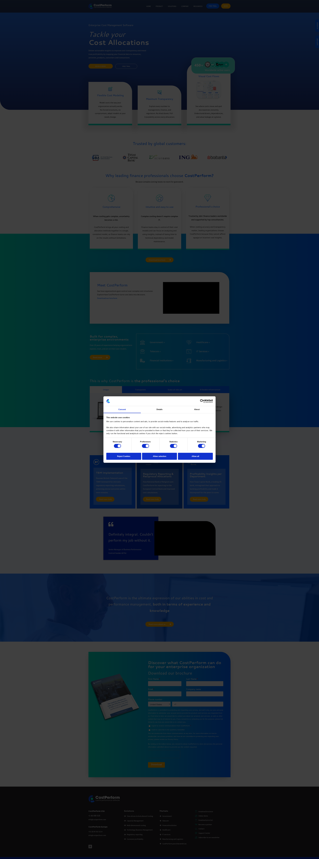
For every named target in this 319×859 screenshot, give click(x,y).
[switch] (145, 446)
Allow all (195, 456)
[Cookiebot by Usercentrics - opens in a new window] (202, 401)
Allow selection (159, 456)
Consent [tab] (122, 409)
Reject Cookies (123, 456)
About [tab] (197, 409)
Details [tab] (160, 409)
